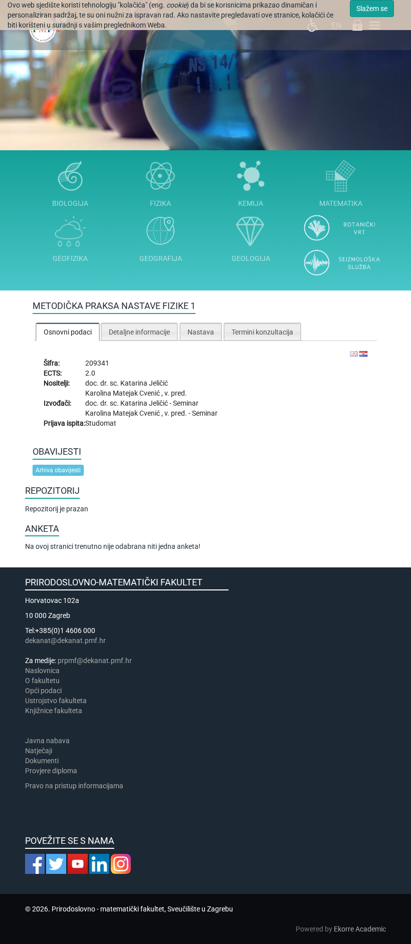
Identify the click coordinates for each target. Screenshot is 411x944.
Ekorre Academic (360, 929)
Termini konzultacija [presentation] (262, 332)
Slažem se (371, 9)
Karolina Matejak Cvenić (123, 393)
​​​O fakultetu (42, 681)
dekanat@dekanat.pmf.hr (65, 641)
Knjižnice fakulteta (53, 711)
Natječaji (38, 751)
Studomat (100, 423)
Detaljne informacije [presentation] (139, 332)
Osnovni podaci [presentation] (68, 332)
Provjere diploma (51, 771)
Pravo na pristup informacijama (75, 786)
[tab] (68, 332)
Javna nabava (47, 741)
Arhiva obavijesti (58, 470)
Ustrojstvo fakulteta (56, 701)
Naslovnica (42, 671)
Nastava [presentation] (200, 332)
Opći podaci (43, 691)
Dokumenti (42, 761)
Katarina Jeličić (144, 383)
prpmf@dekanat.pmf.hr (95, 661)
